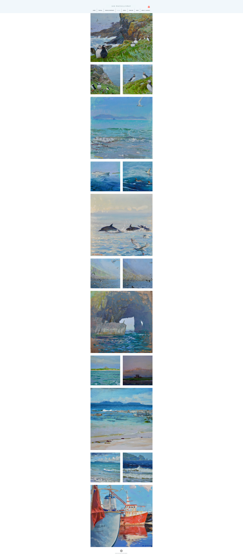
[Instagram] (121, 551)
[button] (149, 6)
